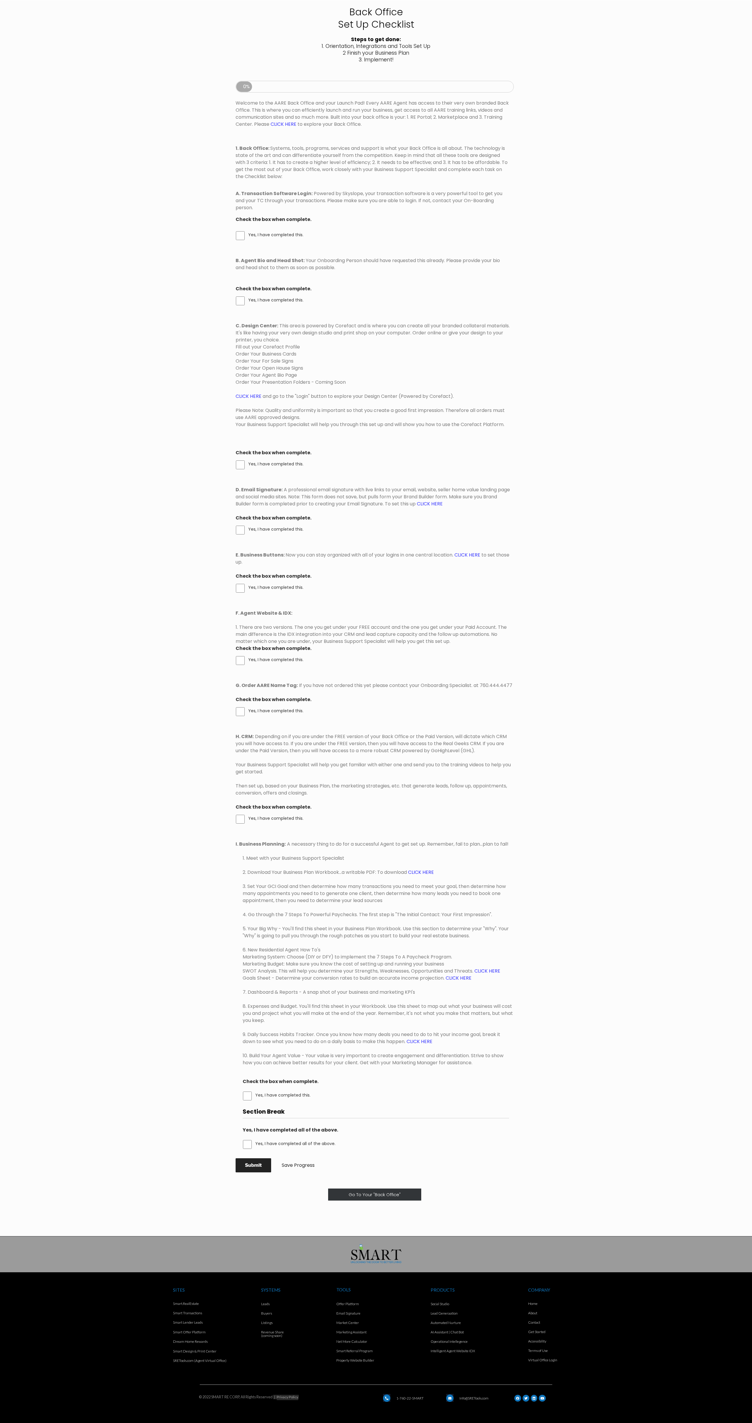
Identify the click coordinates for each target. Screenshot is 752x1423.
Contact (534, 1322)
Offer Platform (347, 1304)
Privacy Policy (287, 1397)
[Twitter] (526, 1398)
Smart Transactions (187, 1313)
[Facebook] (517, 1398)
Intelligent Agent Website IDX (453, 1351)
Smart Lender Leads (188, 1322)
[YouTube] (542, 1398)
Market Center (347, 1322)
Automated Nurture (446, 1322)
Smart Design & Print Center (194, 1351)
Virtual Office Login (542, 1360)
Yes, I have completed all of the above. (290, 1130)
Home (533, 1303)
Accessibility (537, 1341)
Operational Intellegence (449, 1341)
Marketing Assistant (351, 1332)
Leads (265, 1304)
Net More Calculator (351, 1341)
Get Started (536, 1332)
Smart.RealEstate (186, 1303)
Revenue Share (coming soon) (272, 1334)
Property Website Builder (355, 1360)
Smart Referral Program (354, 1351)
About (532, 1313)
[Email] (386, 1398)
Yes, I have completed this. (275, 235)
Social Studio (440, 1304)
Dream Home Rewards (190, 1341)
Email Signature (348, 1313)
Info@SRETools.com (474, 1398)
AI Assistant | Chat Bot (447, 1332)
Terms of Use (538, 1350)
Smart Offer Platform (189, 1332)
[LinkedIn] (534, 1398)
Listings (267, 1322)
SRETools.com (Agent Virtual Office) (199, 1360)
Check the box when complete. (273, 220)
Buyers (266, 1313)
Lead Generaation (444, 1313)
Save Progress (298, 1165)
